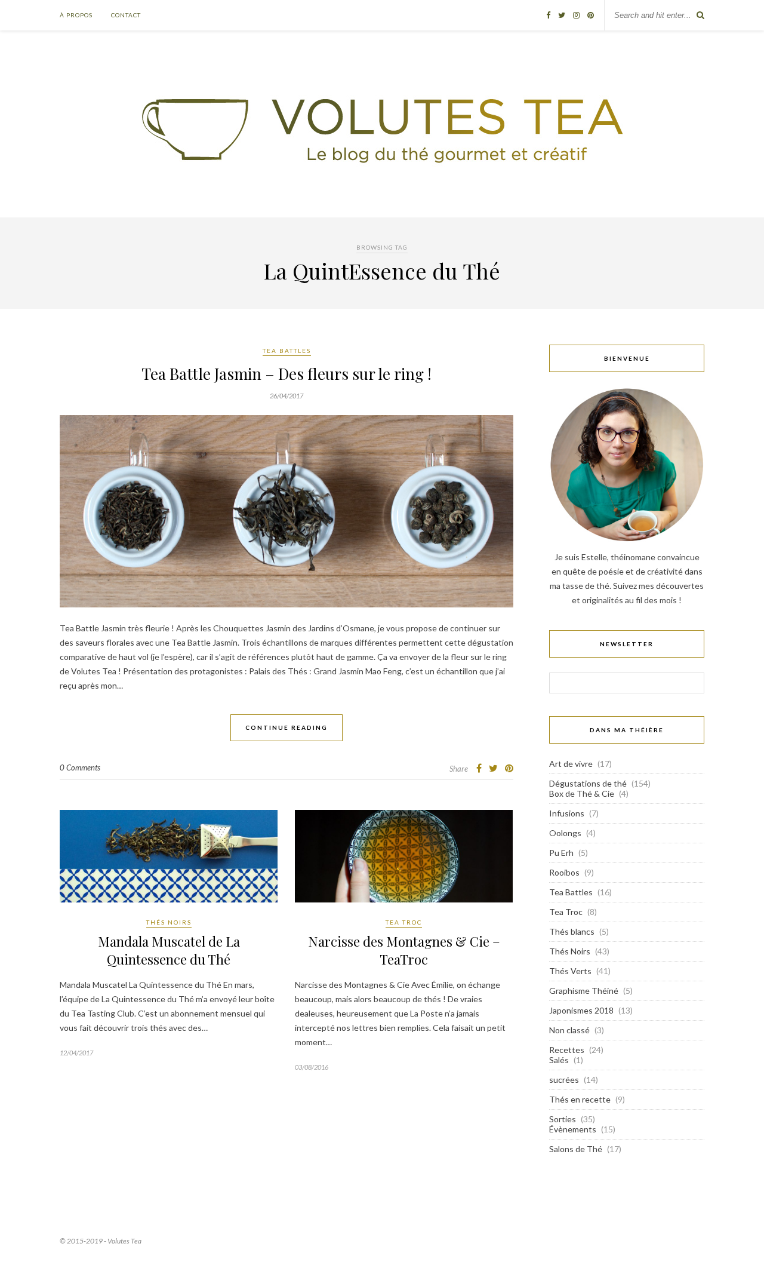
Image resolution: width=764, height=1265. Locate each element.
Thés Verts (570, 971)
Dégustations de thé (588, 783)
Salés (559, 1060)
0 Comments (80, 767)
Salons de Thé (575, 1149)
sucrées (564, 1079)
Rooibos (564, 872)
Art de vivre (571, 764)
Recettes (566, 1050)
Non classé (569, 1030)
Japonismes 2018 (581, 1010)
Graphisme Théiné (583, 990)
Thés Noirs (169, 922)
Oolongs (565, 833)
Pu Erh (561, 853)
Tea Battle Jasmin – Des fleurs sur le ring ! (286, 373)
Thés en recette (580, 1099)
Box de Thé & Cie (581, 793)
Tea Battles (287, 350)
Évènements (572, 1129)
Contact (126, 15)
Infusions (566, 813)
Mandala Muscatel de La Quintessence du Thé (169, 950)
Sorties (562, 1119)
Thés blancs (571, 931)
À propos (76, 15)
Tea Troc (404, 922)
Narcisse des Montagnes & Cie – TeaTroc (404, 950)
